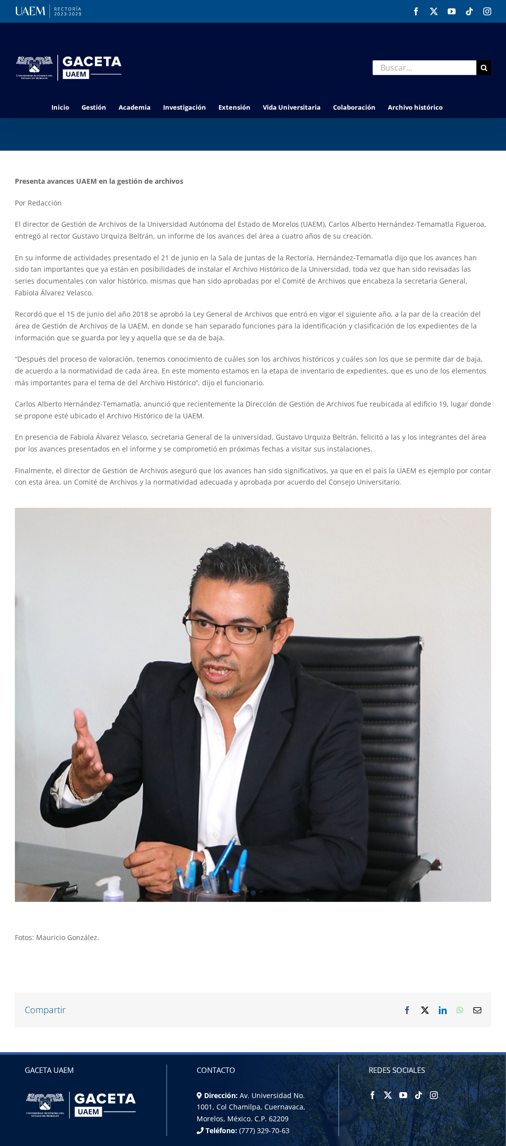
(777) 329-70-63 (263, 1130)
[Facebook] (373, 1095)
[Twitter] (388, 1095)
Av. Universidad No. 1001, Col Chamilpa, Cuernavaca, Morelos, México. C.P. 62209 (251, 1107)
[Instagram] (434, 1095)
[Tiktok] (418, 1095)
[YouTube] (403, 1095)
